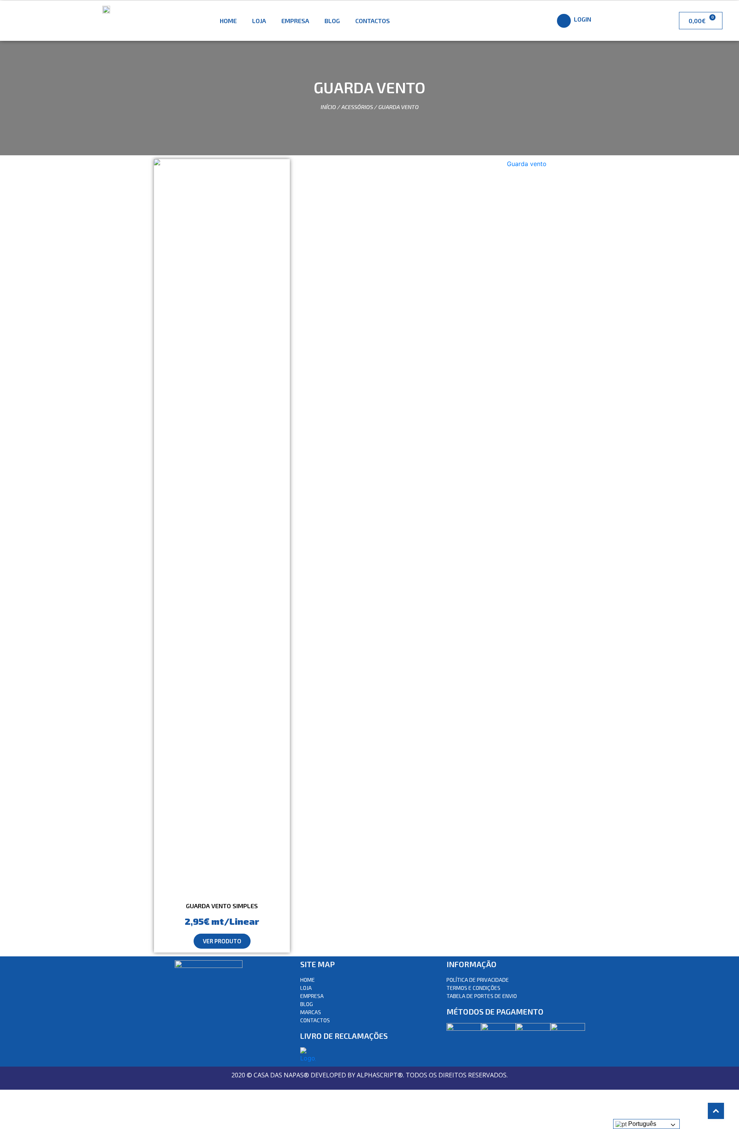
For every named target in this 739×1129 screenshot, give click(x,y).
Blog (332, 20)
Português (641, 1124)
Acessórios (357, 106)
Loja (259, 20)
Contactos (372, 20)
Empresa (295, 20)
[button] (222, 941)
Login (582, 19)
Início (328, 106)
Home (228, 20)
